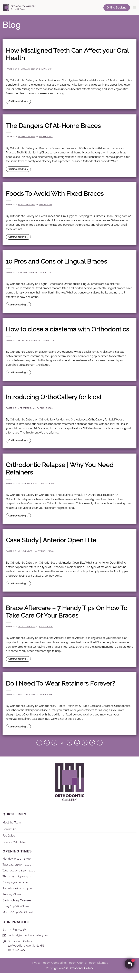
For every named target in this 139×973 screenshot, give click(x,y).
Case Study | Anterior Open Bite (51, 540)
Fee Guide (9, 835)
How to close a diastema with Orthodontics (67, 329)
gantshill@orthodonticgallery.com (28, 935)
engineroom (46, 69)
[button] (134, 7)
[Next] (100, 743)
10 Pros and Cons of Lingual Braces (56, 261)
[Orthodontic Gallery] (19, 7)
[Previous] (39, 743)
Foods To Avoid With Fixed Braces (55, 193)
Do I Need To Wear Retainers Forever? (60, 683)
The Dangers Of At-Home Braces (53, 125)
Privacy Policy (40, 962)
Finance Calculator (14, 842)
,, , (26, 945)
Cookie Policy (86, 962)
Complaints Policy (63, 962)
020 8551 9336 (17, 929)
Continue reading (18, 101)
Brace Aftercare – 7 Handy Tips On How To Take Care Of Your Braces (66, 611)
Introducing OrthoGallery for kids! (53, 397)
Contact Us (9, 829)
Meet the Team (12, 822)
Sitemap (102, 962)
